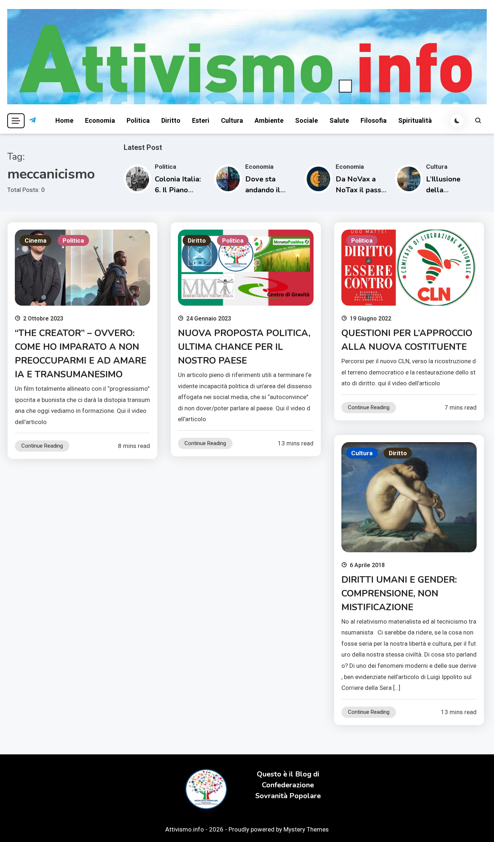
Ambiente (269, 120)
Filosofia (374, 120)
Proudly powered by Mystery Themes (279, 829)
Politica (138, 120)
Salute (339, 120)
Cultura (232, 120)
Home (64, 120)
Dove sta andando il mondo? (262, 190)
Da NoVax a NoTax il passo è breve (361, 190)
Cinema (35, 240)
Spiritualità (415, 120)
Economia (100, 120)
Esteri (200, 120)
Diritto (170, 120)
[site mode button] (457, 120)
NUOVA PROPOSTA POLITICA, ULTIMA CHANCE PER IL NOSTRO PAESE (244, 347)
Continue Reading (42, 446)
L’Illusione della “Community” (448, 190)
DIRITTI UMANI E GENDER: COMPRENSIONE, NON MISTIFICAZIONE (399, 593)
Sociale (306, 120)
